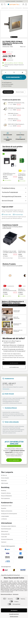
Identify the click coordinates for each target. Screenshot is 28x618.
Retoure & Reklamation (6, 495)
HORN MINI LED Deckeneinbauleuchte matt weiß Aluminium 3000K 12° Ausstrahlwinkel (9, 290)
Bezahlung (3, 490)
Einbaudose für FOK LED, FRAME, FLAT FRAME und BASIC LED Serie (10, 252)
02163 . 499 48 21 (9, 383)
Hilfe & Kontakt (4, 483)
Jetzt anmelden (14, 460)
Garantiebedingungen (6, 528)
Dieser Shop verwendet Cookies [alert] (14, 578)
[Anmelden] (23, 4)
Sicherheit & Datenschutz (7, 539)
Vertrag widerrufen (5, 534)
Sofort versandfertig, (13, 62)
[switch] (4, 599)
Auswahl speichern (14, 614)
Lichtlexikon (4, 518)
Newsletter (3, 508)
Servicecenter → (6, 389)
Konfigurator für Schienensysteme (9, 513)
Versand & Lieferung (5, 493)
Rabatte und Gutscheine (6, 511)
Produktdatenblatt (10, 59)
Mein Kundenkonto (5, 498)
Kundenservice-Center (6, 505)
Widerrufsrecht (4, 531)
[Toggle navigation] (2, 4)
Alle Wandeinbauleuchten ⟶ (10, 150)
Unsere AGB (4, 536)
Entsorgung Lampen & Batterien (8, 526)
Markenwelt (4, 480)
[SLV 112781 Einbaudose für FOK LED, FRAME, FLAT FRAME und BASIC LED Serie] (10, 238)
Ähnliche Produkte (20, 92)
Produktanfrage (19, 214)
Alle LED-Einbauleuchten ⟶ (14, 305)
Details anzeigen (14, 616)
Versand (10, 57)
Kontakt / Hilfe (7, 214)
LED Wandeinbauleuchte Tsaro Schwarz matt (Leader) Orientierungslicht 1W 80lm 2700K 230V (10, 174)
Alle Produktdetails (8, 92)
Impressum (3, 542)
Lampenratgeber (5, 516)
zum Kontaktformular (14, 367)
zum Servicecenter (14, 363)
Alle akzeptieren (14, 610)
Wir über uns (4, 475)
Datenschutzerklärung (6, 594)
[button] (10, 160)
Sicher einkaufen (5, 478)
